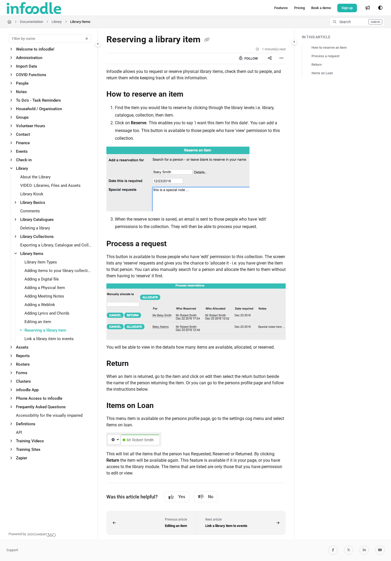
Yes (181, 496)
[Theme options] (380, 8)
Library (57, 22)
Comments (30, 211)
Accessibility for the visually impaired (49, 415)
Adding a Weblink (39, 304)
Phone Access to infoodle (39, 398)
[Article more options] (281, 58)
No (210, 496)
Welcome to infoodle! (35, 49)
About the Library (35, 177)
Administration (29, 57)
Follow (251, 58)
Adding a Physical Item (44, 287)
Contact (23, 134)
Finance (23, 143)
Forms (21, 372)
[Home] (33, 8)
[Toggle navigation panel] (98, 44)
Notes (21, 91)
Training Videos (30, 441)
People (22, 83)
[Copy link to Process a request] (175, 244)
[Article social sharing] (269, 58)
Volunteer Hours (30, 125)
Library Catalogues (37, 219)
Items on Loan (322, 73)
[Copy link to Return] (137, 364)
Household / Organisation (39, 108)
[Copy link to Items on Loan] (162, 406)
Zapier (21, 458)
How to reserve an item (329, 48)
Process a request (325, 56)
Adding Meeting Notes (44, 296)
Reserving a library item (45, 330)
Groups (22, 117)
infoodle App (27, 389)
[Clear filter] (86, 38)
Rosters (23, 364)
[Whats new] (367, 8)
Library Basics (32, 202)
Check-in (24, 160)
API (19, 432)
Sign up (347, 8)
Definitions (25, 424)
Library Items (80, 22)
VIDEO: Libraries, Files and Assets (50, 185)
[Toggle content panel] (294, 42)
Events (22, 151)
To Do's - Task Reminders (38, 100)
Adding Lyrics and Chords (46, 313)
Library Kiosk (31, 194)
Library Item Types (40, 262)
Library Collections (37, 236)
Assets (22, 347)
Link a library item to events (49, 338)
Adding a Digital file (41, 279)
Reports (23, 355)
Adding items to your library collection (58, 270)
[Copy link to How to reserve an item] (192, 94)
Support (12, 550)
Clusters (23, 381)
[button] (357, 22)
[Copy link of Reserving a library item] (207, 40)
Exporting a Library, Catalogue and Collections (56, 245)
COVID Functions (31, 74)
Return (316, 65)
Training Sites (28, 449)
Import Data (26, 66)
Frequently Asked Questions (41, 407)
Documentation (31, 22)
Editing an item (37, 321)
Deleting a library (35, 228)
